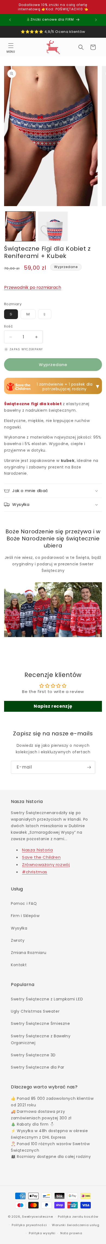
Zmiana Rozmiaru (28, 952)
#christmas (34, 872)
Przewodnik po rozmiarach (32, 287)
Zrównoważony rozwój (46, 864)
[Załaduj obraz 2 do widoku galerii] (53, 226)
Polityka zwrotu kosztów (78, 1216)
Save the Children (41, 857)
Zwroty (18, 940)
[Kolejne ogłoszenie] (96, 20)
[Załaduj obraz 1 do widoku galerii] (20, 226)
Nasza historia (37, 850)
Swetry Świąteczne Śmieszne (40, 1023)
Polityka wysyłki (42, 1233)
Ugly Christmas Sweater (35, 1011)
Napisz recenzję (53, 706)
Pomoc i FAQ (24, 903)
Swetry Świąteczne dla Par (37, 1067)
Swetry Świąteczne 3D (33, 1055)
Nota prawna (71, 1233)
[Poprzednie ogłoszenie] (10, 20)
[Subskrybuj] (89, 767)
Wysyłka (19, 928)
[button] (11, 47)
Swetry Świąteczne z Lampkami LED (47, 999)
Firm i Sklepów (25, 915)
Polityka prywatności (29, 1225)
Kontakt (19, 965)
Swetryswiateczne (37, 1216)
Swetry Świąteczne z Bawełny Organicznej (40, 1039)
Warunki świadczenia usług (75, 1225)
